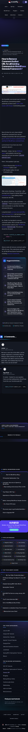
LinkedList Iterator (8, 546)
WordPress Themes (19, 325)
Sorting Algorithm (20, 552)
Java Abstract (21, 546)
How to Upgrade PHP (8, 512)
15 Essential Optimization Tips (11, 478)
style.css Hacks (7, 688)
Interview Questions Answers (11, 646)
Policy (23, 728)
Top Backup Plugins (20, 556)
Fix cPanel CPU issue (9, 504)
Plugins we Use (7, 556)
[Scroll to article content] (14, 18)
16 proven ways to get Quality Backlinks (14, 509)
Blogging (5, 675)
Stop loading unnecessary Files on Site (14, 486)
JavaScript (6, 649)
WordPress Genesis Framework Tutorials (13, 322)
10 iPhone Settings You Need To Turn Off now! (14, 578)
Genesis (24, 724)
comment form (6, 195)
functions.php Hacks (8, 682)
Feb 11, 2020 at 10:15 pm (9, 374)
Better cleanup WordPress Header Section (14, 500)
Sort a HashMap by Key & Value (11, 602)
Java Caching (21, 542)
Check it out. (16, 527)
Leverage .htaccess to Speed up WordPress (12, 483)
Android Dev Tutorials (9, 637)
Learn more (14, 530)
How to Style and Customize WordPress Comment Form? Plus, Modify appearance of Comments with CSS (15, 276)
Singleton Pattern (9, 542)
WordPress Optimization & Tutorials (12, 669)
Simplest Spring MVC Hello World (12, 583)
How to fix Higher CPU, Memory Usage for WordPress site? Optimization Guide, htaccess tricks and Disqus (15, 311)
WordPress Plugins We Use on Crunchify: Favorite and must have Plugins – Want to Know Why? (15, 285)
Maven (5, 656)
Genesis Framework (13, 253)
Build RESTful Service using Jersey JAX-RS (14, 594)
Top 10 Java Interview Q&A (10, 599)
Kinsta (17, 726)
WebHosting (6, 685)
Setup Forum (15, 563)
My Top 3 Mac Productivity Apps (15, 575)
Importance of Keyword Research (12, 495)
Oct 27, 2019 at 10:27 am (7, 349)
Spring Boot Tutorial (8, 587)
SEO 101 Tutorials (7, 666)
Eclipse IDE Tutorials (8, 633)
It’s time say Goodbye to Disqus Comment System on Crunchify (15, 268)
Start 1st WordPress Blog (13, 474)
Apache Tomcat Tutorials (10, 640)
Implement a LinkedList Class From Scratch (15, 608)
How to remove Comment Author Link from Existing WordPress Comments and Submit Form (14, 302)
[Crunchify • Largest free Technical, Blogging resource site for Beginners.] (3, 724)
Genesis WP (6, 672)
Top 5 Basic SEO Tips (9, 492)
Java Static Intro (8, 549)
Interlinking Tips (22, 559)
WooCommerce (7, 691)
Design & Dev (6, 643)
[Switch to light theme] (24, 2)
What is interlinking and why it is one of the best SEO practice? (15, 294)
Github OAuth (8, 552)
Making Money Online (9, 679)
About (4, 728)
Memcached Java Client (10, 611)
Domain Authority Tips (9, 559)
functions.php (7, 325)
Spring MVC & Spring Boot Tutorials (12, 653)
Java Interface (21, 549)
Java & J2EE (6, 630)
